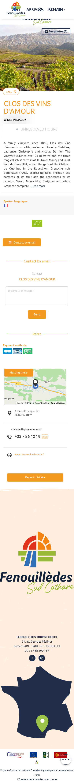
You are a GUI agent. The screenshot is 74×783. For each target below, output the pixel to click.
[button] (33, 9)
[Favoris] (50, 9)
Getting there (19, 372)
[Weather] (41, 11)
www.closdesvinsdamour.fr (29, 454)
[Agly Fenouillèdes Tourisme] (16, 9)
